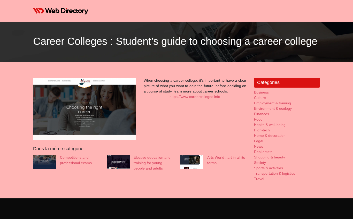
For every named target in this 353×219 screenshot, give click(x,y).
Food (258, 119)
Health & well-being (270, 125)
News (258, 146)
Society (260, 163)
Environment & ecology (273, 108)
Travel (259, 179)
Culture (260, 98)
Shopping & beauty (269, 157)
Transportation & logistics (274, 173)
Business (261, 92)
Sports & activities (268, 168)
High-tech (262, 130)
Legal (258, 141)
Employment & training (272, 103)
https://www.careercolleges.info (195, 97)
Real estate (263, 152)
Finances (261, 114)
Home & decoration (270, 135)
